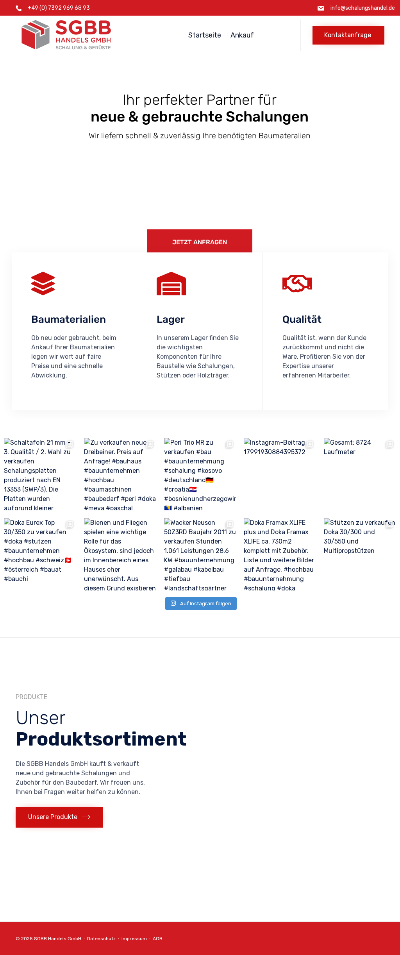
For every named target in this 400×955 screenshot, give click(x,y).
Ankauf (242, 35)
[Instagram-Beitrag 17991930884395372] (280, 474)
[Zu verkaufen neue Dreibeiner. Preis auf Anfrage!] (120, 474)
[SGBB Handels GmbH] (89, 35)
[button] (348, 35)
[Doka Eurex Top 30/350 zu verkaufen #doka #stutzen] (40, 554)
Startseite (204, 35)
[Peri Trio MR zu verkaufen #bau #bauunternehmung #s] (200, 474)
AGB (157, 938)
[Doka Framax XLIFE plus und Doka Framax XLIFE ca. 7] (280, 554)
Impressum (134, 938)
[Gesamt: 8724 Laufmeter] (360, 474)
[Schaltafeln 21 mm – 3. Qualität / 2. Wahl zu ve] (40, 474)
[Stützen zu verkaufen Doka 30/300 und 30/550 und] (360, 554)
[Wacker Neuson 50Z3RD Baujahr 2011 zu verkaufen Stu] (200, 554)
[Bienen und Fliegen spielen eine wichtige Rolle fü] (120, 554)
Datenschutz (101, 938)
